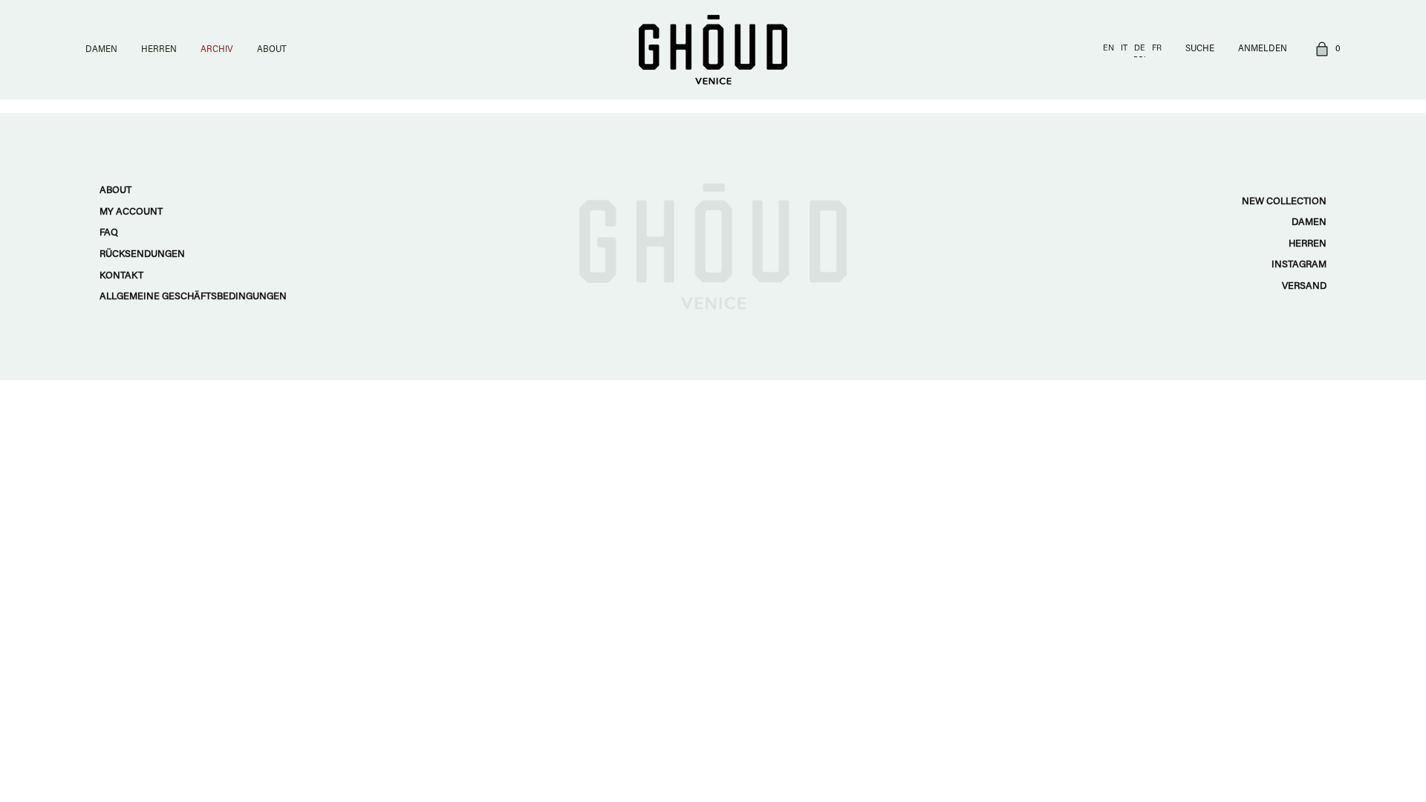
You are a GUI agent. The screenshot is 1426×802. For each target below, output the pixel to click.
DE (1139, 49)
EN (1108, 49)
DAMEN (101, 49)
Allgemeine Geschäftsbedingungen (193, 296)
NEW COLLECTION (1284, 201)
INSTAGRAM (1299, 265)
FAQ (109, 233)
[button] (1326, 50)
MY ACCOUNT (131, 212)
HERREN (159, 49)
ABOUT (272, 49)
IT (1124, 49)
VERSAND (1304, 286)
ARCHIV (217, 49)
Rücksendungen (142, 254)
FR (1157, 49)
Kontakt (121, 276)
